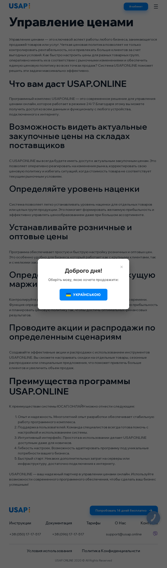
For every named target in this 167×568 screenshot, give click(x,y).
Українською (87, 294)
